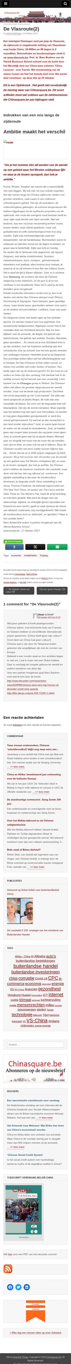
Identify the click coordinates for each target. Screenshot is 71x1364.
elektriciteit (46, 984)
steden (41, 1009)
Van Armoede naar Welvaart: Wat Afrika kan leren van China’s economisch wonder (35, 1127)
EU (12, 989)
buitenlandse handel (35, 966)
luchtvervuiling (50, 1000)
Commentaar (10, 24)
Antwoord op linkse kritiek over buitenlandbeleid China (33, 892)
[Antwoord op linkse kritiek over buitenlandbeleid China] (20, 911)
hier (10, 1254)
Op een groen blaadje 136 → (52, 590)
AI (32, 956)
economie (16, 555)
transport (17, 1021)
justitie (15, 999)
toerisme (54, 1015)
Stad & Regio (24, 24)
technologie (22, 1014)
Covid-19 (41, 978)
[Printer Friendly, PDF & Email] (13, 541)
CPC (53, 978)
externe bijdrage (13, 33)
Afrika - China (22, 956)
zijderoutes (27, 1025)
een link (23, 582)
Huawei (26, 995)
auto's (51, 956)
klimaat (25, 1000)
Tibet (46, 1015)
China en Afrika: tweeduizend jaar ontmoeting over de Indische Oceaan (34, 776)
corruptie (26, 978)
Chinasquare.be (54, 1357)
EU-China (19, 989)
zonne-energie (43, 1025)
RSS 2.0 (45, 578)
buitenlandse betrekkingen (35, 961)
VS (24, 1021)
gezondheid (49, 988)
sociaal (58, 1005)
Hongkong (14, 995)
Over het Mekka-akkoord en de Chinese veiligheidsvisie (30, 822)
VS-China (37, 1020)
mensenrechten (31, 1005)
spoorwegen (27, 1009)
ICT (45, 995)
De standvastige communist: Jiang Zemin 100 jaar (34, 801)
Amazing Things (20, 1357)
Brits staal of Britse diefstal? (24, 849)
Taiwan (50, 1010)
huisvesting (37, 995)
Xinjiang (44, 555)
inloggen (17, 724)
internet (56, 994)
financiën (31, 989)
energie (58, 983)
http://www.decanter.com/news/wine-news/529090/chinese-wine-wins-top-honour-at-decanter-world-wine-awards (33, 684)
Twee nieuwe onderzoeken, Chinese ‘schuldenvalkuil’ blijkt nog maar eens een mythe (32, 748)
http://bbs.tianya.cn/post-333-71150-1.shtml (30, 693)
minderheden (30, 555)
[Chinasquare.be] (35, 15)
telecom (37, 1015)
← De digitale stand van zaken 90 (18, 590)
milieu (49, 1005)
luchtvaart (36, 1000)
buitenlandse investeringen (35, 972)
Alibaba (39, 956)
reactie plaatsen (10, 582)
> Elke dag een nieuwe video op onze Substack (35, 1332)
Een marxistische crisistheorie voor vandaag (33, 1100)
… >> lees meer (15, 766)
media (12, 1005)
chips (13, 978)
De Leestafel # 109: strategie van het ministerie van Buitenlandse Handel (35, 932)
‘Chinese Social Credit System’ (25, 1154)
